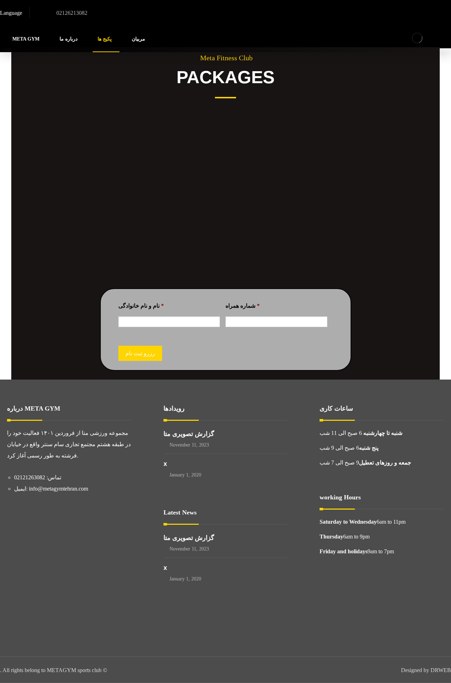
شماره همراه (243, 306)
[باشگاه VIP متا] (417, 38)
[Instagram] (418, 14)
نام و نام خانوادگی (141, 306)
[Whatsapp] (433, 14)
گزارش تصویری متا (188, 433)
